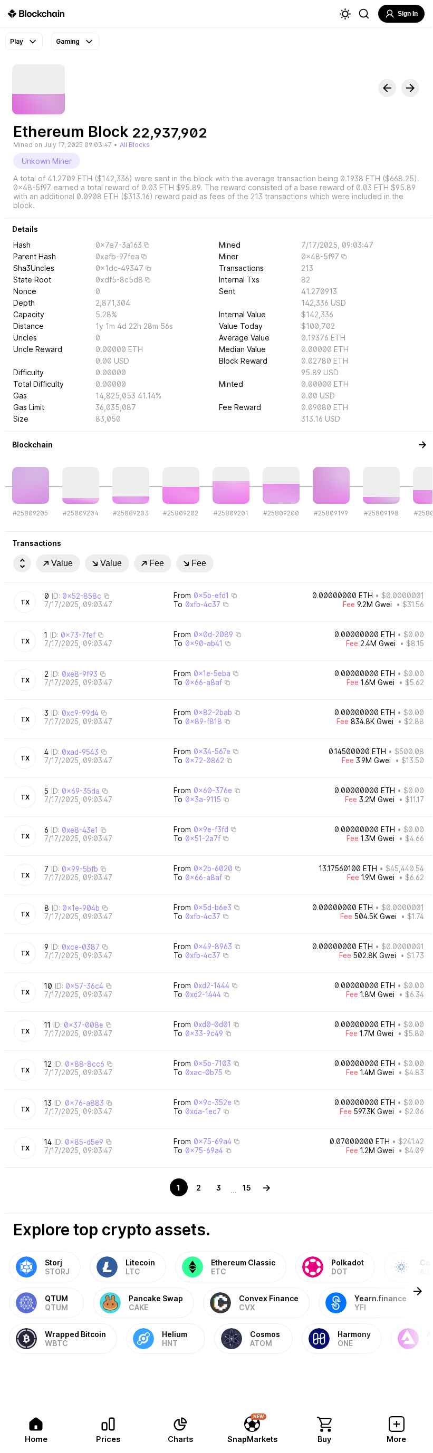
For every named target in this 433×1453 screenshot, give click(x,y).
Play (16, 41)
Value (62, 563)
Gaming (68, 41)
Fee (156, 563)
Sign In (408, 13)
